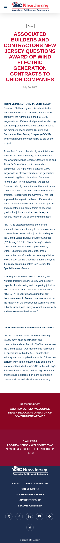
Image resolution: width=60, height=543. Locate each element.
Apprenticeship (30, 500)
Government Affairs (30, 494)
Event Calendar (37, 483)
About (16, 483)
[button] (5, 6)
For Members (30, 489)
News (30, 26)
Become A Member (30, 505)
